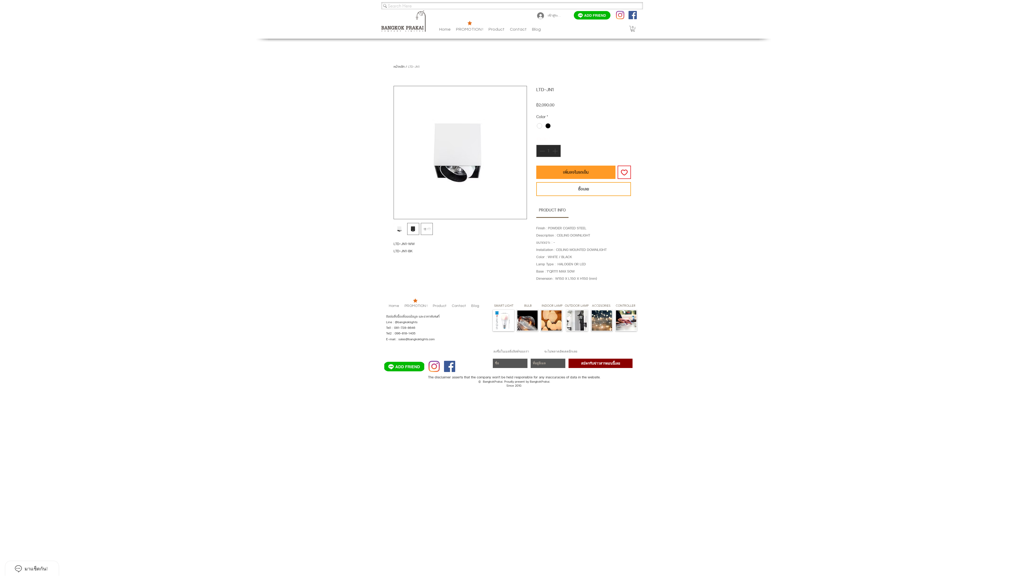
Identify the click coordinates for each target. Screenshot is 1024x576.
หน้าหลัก (399, 67)
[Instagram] (620, 15)
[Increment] (555, 151)
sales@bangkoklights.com (416, 339)
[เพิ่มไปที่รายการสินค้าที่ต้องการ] (624, 172)
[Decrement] (541, 151)
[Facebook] (633, 15)
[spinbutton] (548, 151)
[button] (536, 29)
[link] (552, 210)
